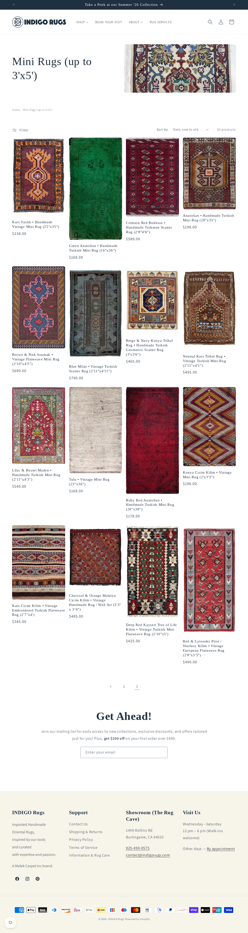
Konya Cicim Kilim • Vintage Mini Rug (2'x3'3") (207, 474)
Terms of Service (83, 847)
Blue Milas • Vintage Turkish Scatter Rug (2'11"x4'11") (93, 369)
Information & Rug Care (89, 855)
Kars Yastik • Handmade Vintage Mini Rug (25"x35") (35, 224)
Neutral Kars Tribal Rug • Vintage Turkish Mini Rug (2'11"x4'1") (204, 360)
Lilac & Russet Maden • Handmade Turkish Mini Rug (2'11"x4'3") (36, 474)
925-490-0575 (137, 848)
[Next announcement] (234, 4)
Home (16, 110)
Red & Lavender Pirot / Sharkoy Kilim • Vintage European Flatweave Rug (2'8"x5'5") (204, 648)
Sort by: (162, 129)
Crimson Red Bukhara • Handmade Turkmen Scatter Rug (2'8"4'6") (149, 227)
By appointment (221, 848)
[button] (210, 22)
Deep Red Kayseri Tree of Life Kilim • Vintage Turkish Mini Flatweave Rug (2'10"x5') (151, 629)
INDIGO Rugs (116, 919)
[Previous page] (111, 686)
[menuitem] (82, 22)
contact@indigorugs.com (148, 855)
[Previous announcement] (13, 4)
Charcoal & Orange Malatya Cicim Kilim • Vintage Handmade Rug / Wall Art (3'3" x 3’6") (95, 602)
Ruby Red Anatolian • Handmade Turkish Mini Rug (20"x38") (150, 504)
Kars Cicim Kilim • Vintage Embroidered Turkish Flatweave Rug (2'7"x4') (38, 610)
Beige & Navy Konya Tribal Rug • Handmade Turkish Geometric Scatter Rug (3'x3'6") (149, 347)
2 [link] (137, 686)
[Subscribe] (162, 752)
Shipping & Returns (86, 831)
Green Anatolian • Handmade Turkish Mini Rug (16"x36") (93, 248)
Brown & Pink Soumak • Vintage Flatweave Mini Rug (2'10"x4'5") (36, 359)
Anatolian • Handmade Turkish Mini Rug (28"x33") (208, 218)
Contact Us (78, 824)
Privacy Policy (81, 839)
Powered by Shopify (137, 919)
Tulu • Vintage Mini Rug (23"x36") (89, 482)
